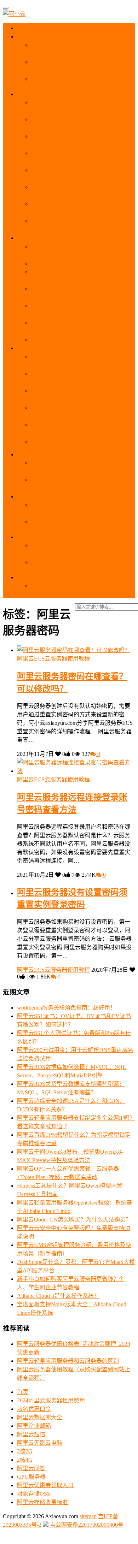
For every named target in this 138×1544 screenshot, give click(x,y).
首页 (28, 28)
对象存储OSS (33, 1494)
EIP (27, 577)
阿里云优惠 (36, 37)
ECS (29, 94)
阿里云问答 (31, 1468)
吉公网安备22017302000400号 (85, 1525)
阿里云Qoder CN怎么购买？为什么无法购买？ (74, 1220)
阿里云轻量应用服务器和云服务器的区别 (82, 263)
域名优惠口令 (34, 1409)
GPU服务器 (31, 1477)
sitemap (88, 1516)
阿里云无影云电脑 (39, 1443)
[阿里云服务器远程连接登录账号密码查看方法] (76, 771)
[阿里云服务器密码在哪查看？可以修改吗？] (73, 650)
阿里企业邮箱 (34, 1426)
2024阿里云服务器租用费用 (51, 1400)
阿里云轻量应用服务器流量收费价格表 (79, 340)
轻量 (29, 238)
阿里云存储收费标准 (42, 1502)
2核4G (25, 1460)
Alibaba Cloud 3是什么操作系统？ (58, 1296)
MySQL (32, 454)
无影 (28, 348)
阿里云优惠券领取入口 (45, 1485)
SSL (28, 537)
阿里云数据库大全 (39, 1417)
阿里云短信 (31, 1434)
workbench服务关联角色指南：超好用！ (66, 1008)
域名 (29, 496)
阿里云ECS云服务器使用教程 (53, 659)
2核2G (25, 1451)
